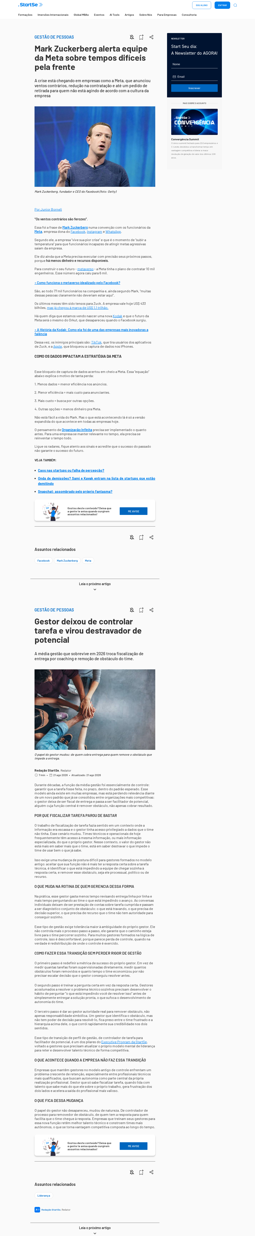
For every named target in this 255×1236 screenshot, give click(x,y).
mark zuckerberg (67, 560)
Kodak (117, 316)
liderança (43, 1195)
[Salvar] (141, 37)
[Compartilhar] (151, 37)
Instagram (94, 231)
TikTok (96, 342)
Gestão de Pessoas (54, 36)
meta (88, 560)
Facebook (78, 231)
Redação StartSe (47, 770)
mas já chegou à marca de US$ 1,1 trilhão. (77, 307)
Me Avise (133, 511)
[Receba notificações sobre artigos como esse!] (131, 37)
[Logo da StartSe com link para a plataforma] (30, 5)
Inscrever (194, 88)
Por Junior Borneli (48, 209)
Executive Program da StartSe (124, 1042)
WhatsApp (113, 231)
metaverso (85, 269)
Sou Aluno (201, 5)
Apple (57, 346)
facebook (43, 560)
